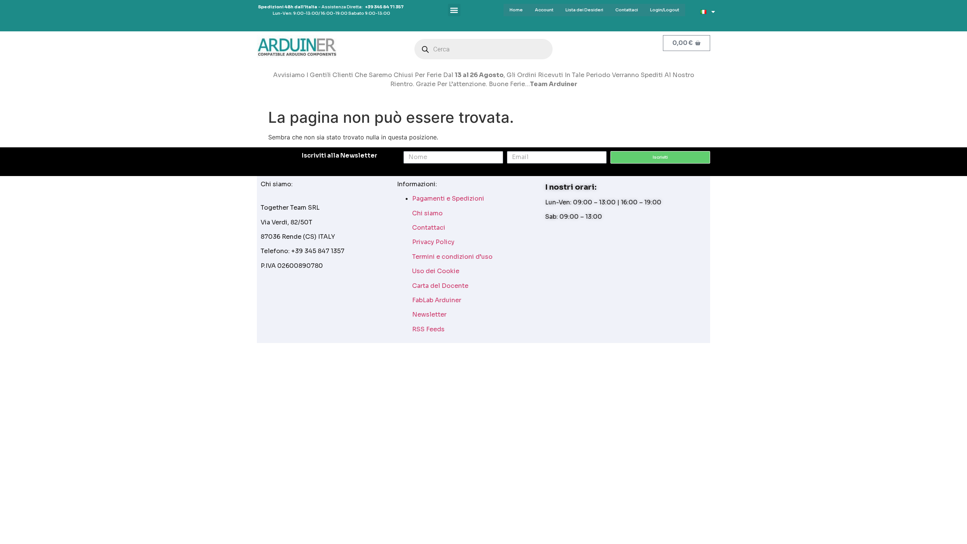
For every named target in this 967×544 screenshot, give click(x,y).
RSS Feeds (428, 329)
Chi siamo (427, 213)
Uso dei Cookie (435, 271)
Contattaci (428, 228)
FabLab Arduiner (436, 300)
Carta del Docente (440, 286)
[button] (454, 10)
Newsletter (429, 314)
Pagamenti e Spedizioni (448, 198)
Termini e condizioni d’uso (452, 257)
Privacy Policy (433, 242)
